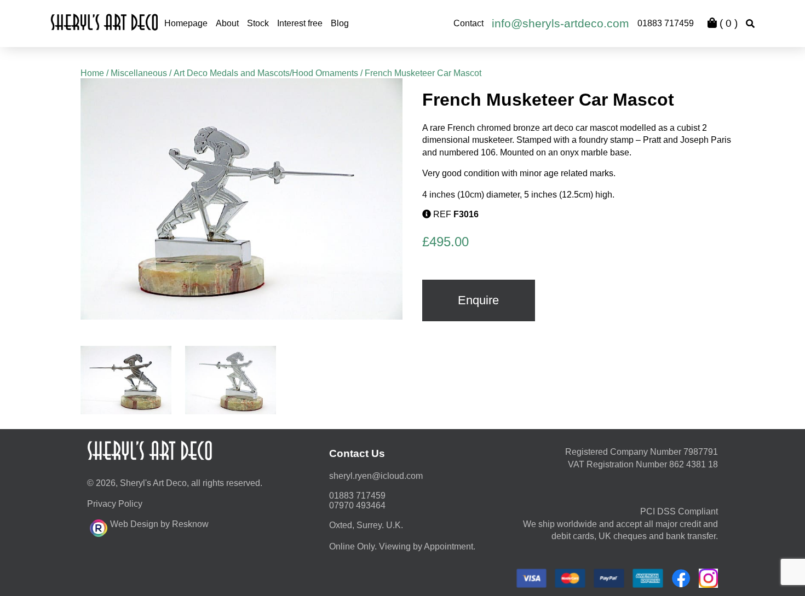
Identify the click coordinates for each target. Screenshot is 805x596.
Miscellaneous (139, 73)
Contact (468, 23)
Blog (340, 23)
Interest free (300, 23)
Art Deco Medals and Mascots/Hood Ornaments (266, 73)
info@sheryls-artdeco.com (560, 23)
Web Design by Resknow (159, 524)
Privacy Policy (114, 503)
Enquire (478, 300)
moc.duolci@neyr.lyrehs (376, 476)
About (227, 23)
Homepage (186, 23)
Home (92, 73)
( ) (727, 23)
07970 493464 (357, 505)
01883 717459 (665, 23)
